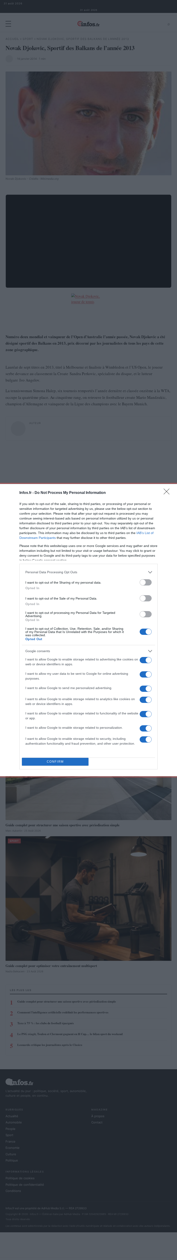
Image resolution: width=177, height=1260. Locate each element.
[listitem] (88, 572)
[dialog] (88, 630)
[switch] (146, 582)
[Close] (168, 493)
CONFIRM (55, 761)
